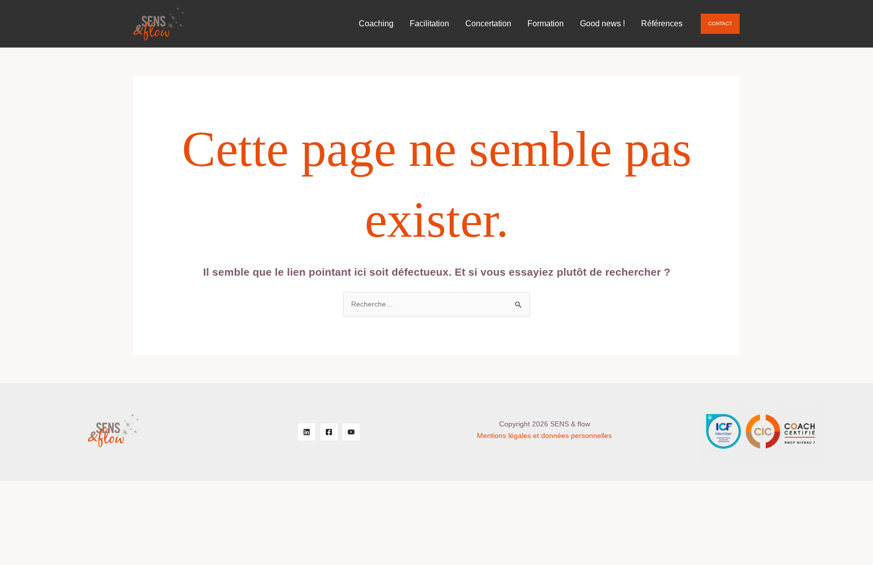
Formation (545, 23)
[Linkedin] (306, 432)
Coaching (376, 23)
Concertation (488, 23)
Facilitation (429, 23)
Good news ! (602, 23)
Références (662, 23)
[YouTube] (351, 432)
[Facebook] (328, 432)
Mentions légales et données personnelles (544, 435)
